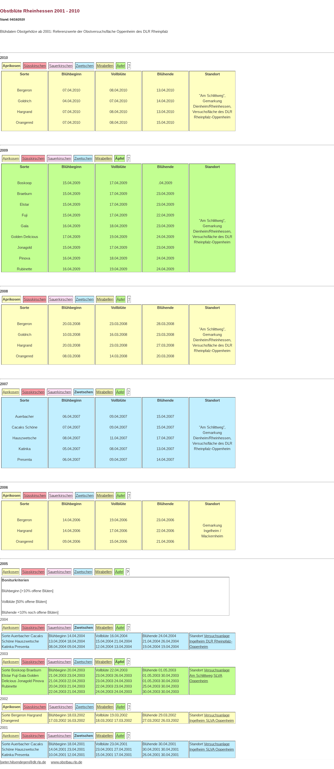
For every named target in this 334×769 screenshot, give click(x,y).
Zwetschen (84, 66)
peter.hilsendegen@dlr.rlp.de (23, 762)
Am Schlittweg (200, 676)
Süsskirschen (35, 66)
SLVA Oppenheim (220, 721)
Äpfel (121, 66)
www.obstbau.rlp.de (66, 762)
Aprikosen (11, 158)
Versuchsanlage (217, 636)
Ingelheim (197, 641)
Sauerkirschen (60, 66)
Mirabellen (105, 66)
